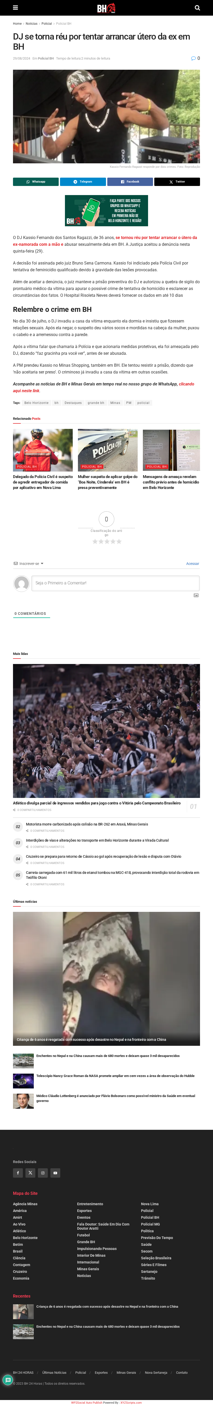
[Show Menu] (15, 8)
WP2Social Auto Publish (86, 1402)
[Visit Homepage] (106, 8)
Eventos (83, 1217)
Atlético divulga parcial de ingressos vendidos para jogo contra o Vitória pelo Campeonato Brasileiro (97, 803)
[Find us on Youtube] (55, 1173)
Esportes (84, 1211)
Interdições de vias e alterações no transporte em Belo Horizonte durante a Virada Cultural (97, 840)
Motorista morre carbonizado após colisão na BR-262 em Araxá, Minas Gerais (87, 824)
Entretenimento (90, 1204)
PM (128, 403)
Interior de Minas (91, 1255)
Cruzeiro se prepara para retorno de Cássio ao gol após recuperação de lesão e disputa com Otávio (103, 856)
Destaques (73, 403)
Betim (18, 1244)
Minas (115, 403)
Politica (147, 1231)
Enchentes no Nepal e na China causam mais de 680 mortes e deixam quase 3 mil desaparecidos (108, 1056)
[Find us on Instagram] (43, 1173)
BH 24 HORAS (23, 1373)
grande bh (96, 403)
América (20, 1211)
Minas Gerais (88, 1269)
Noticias (31, 23)
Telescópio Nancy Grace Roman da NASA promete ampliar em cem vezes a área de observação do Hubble (115, 1076)
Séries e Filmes (154, 1265)
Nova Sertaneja (156, 1373)
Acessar (192, 564)
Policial (47, 23)
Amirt (17, 1217)
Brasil (18, 1251)
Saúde (146, 1244)
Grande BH (86, 1242)
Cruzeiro (20, 1271)
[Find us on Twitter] (30, 1173)
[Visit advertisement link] (106, 210)
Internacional (88, 1262)
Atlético (19, 1231)
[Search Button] (197, 8)
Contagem (21, 1265)
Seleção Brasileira (156, 1258)
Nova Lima (150, 1204)
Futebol (83, 1235)
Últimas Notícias (54, 1373)
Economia (21, 1278)
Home (17, 23)
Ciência (19, 1258)
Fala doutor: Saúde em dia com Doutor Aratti (103, 1226)
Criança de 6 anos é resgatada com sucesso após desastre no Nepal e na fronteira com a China (91, 1039)
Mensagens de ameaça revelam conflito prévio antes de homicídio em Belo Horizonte (171, 482)
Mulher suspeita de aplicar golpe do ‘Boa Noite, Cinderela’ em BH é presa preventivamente (107, 482)
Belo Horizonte (36, 403)
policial (143, 403)
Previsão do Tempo (157, 1238)
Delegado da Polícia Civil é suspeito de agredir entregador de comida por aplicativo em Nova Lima (42, 482)
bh (57, 403)
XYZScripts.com (131, 1402)
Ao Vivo (19, 1224)
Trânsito (148, 1278)
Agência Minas (25, 1204)
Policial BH (63, 23)
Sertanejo (149, 1271)
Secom (146, 1251)
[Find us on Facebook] (18, 1173)
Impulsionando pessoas (97, 1249)
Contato (182, 1373)
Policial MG (150, 1224)
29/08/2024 (21, 58)
